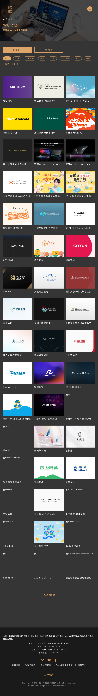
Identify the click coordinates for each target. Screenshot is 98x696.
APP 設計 (59, 636)
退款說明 (82, 665)
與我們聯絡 (30, 665)
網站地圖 (16, 665)
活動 (53, 58)
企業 (17, 58)
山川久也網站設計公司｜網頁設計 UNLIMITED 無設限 (6, 6)
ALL (7, 58)
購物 (42, 58)
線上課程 (30, 58)
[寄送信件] (42, 660)
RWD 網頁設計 (46, 636)
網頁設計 (17, 50)
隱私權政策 (46, 665)
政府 (88, 58)
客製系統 (65, 58)
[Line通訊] (49, 660)
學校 (78, 58)
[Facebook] (55, 660)
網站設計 (34, 636)
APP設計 (49, 50)
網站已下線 (10, 64)
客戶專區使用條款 (64, 665)
